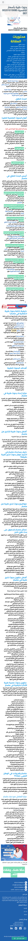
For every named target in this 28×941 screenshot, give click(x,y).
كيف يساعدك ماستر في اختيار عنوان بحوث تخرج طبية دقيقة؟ (15, 62)
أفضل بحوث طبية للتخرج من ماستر (16, 59)
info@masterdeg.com (18, 885)
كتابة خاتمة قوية (15, 271)
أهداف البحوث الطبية (19, 55)
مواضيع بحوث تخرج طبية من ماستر (16, 65)
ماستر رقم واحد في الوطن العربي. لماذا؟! (14, 75)
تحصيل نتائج (5, 84)
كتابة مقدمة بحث (18, 342)
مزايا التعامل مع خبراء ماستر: (17, 77)
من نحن (25, 911)
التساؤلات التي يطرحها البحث (15, 226)
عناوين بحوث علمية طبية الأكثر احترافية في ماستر (15, 72)
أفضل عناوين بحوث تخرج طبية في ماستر (14, 69)
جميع (16, 330)
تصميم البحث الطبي (18, 345)
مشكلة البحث (11, 269)
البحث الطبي (21, 45)
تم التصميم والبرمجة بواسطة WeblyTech (10, 937)
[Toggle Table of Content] (23, 40)
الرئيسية (25, 908)
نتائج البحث (17, 351)
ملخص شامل (17, 359)
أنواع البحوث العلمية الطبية (18, 46)
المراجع (19, 202)
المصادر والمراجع (17, 236)
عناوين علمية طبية (18, 95)
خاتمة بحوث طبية (15, 353)
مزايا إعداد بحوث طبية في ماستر (16, 57)
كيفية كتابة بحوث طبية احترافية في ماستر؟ (15, 52)
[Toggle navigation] (3, 2)
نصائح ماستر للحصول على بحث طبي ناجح (15, 67)
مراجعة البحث (20, 362)
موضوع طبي (20, 323)
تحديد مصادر (20, 325)
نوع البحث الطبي (19, 327)
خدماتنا (25, 914)
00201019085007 (19, 882)
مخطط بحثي (13, 103)
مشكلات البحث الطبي (10, 222)
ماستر (18, 936)
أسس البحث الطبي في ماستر (17, 49)
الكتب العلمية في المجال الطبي (15, 237)
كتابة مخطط (20, 336)
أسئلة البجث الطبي (21, 107)
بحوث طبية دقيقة (13, 81)
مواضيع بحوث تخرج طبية (11, 93)
